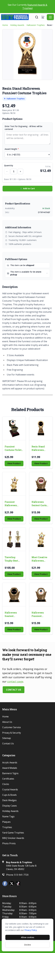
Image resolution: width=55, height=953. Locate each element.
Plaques (6, 821)
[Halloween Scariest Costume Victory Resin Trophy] (14, 594)
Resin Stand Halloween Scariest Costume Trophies (38, 448)
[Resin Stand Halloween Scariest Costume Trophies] (41, 428)
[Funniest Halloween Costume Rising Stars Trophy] (14, 484)
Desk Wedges (9, 800)
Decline (27, 944)
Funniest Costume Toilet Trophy (13, 448)
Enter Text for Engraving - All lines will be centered (23, 127)
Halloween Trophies (36, 25)
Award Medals (9, 767)
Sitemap (6, 738)
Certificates (8, 778)
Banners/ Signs (10, 773)
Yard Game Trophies (13, 832)
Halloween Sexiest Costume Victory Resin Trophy (41, 503)
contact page (15, 681)
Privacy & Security (11, 732)
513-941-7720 (21, 874)
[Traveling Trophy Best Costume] (14, 539)
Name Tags (8, 816)
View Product (14, 463)
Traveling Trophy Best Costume (11, 559)
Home (5, 25)
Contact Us (13, 689)
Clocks (5, 784)
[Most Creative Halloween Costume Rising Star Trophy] (41, 539)
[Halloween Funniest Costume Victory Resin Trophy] (41, 594)
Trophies (7, 827)
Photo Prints (9, 843)
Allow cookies (27, 937)
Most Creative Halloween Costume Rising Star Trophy (40, 559)
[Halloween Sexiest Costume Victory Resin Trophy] (41, 484)
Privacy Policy (30, 930)
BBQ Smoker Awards (13, 838)
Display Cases (9, 805)
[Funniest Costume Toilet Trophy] (14, 428)
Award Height (12, 149)
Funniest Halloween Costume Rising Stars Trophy (13, 503)
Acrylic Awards (9, 762)
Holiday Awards (17, 25)
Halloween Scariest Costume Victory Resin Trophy (12, 614)
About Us (7, 721)
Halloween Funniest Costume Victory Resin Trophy (39, 614)
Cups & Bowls (9, 794)
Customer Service (11, 727)
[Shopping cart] (43, 17)
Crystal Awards (10, 789)
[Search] (36, 17)
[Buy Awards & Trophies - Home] (17, 17)
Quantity (8, 165)
